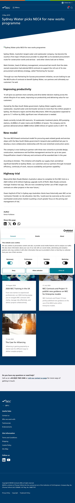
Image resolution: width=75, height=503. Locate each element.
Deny (13, 270)
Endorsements (7, 427)
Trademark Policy (25, 493)
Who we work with (8, 419)
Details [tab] (37, 236)
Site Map (5, 449)
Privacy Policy (6, 493)
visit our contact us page (37, 378)
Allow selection (37, 270)
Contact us (5, 415)
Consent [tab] (13, 236)
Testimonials (6, 423)
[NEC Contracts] (6, 7)
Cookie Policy (6, 445)
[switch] (28, 262)
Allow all (61, 270)
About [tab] (62, 236)
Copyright (15, 493)
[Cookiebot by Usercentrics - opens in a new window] (65, 231)
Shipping (5, 441)
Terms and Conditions (9, 438)
